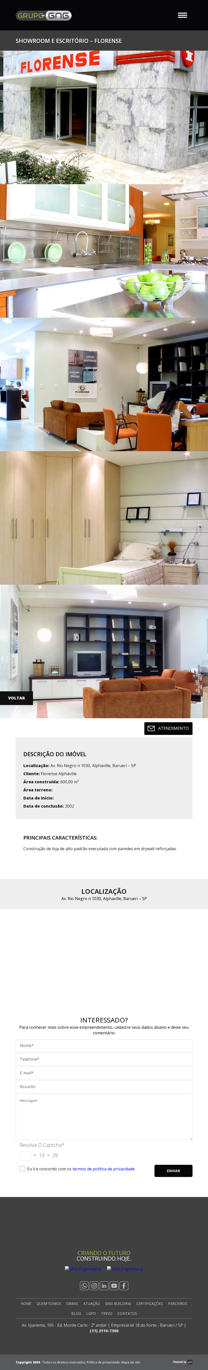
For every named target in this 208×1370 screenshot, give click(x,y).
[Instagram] (94, 1285)
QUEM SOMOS (49, 1303)
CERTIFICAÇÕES (149, 1303)
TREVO (106, 1313)
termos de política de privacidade (104, 1169)
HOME (26, 1303)
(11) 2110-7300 (104, 1331)
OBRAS (72, 1303)
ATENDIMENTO (173, 728)
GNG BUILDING (118, 1303)
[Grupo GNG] (104, 1227)
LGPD (91, 1313)
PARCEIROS (177, 1303)
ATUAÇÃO (91, 1303)
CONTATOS (127, 1313)
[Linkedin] (104, 1285)
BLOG (76, 1313)
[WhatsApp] (84, 1285)
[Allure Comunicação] (183, 1362)
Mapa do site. (131, 1362)
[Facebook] (123, 1285)
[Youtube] (114, 1285)
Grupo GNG (44, 16)
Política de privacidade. (103, 1362)
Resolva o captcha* (42, 1144)
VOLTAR (16, 698)
